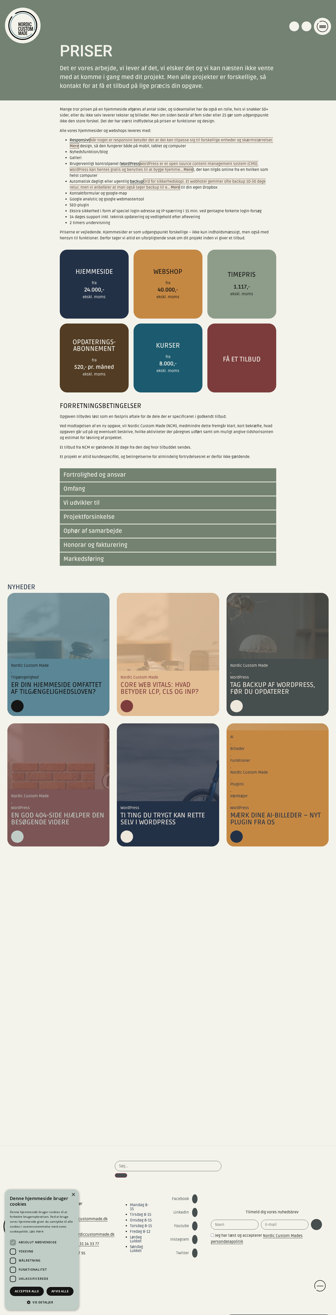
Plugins (237, 784)
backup (136, 181)
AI (231, 736)
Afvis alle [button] (60, 1291)
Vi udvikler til (81, 502)
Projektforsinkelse (89, 516)
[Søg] (121, 1175)
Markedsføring (83, 559)
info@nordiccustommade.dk (81, 1219)
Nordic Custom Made (30, 665)
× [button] (73, 1195)
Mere (74, 146)
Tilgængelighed (25, 677)
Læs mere (37, 1232)
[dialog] (42, 1249)
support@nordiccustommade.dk (85, 1234)
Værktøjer (239, 796)
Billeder (237, 748)
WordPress (130, 163)
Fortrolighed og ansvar (94, 474)
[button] (168, 475)
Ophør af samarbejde (92, 531)
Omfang (74, 488)
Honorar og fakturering (95, 545)
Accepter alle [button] (27, 1291)
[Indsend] (316, 1224)
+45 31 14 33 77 (85, 1243)
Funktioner (240, 760)
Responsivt (80, 140)
